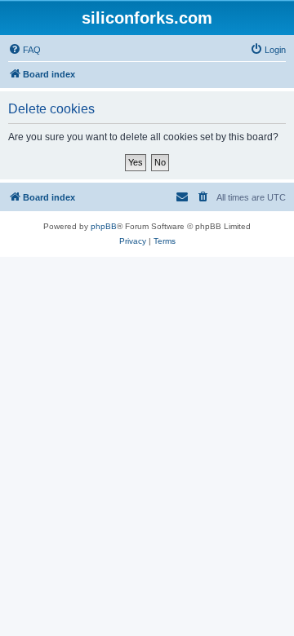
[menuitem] (24, 50)
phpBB (104, 226)
